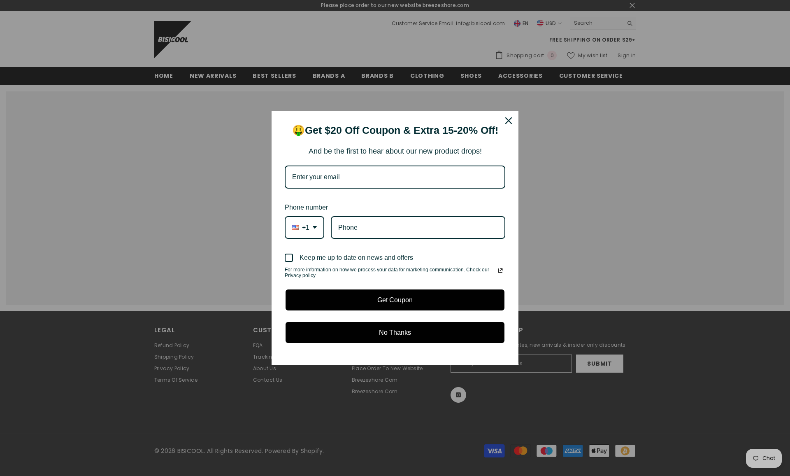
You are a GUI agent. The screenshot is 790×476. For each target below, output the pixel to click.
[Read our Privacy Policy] (500, 270)
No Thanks (395, 332)
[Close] (508, 121)
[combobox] (304, 227)
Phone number (306, 207)
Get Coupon (395, 299)
